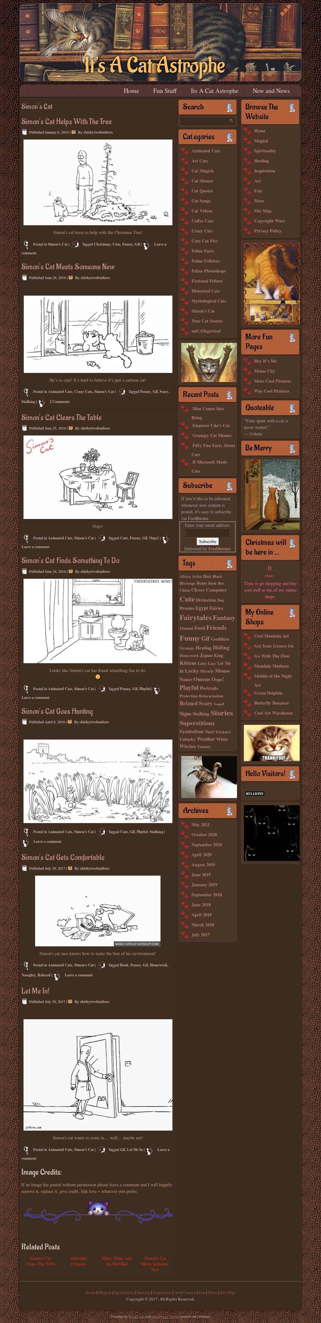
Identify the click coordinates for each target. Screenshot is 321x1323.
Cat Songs (201, 200)
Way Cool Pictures (271, 391)
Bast (207, 576)
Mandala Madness (271, 666)
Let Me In (135, 1149)
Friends (216, 627)
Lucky (192, 670)
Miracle (207, 671)
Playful (144, 688)
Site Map (262, 210)
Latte (202, 663)
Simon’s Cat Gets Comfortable (62, 857)
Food (199, 628)
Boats (202, 583)
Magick (261, 140)
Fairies (216, 607)
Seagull (219, 703)
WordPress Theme (165, 1316)
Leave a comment (36, 546)
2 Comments (60, 401)
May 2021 (201, 824)
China (185, 590)
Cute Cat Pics (205, 240)
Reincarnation (211, 696)
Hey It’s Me (265, 361)
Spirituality (265, 150)
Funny (127, 244)
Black (217, 576)
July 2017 (201, 934)
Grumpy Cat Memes (211, 435)
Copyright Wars (269, 220)
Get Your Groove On (274, 646)
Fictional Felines (207, 280)
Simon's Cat (58, 244)
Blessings (187, 583)
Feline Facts (203, 250)
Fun (258, 190)
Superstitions (197, 722)
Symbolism (191, 731)
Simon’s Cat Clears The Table (61, 418)
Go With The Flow (272, 656)
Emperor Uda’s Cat (211, 425)
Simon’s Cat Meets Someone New (68, 267)
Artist (197, 576)
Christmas (102, 244)
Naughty (29, 975)
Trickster (223, 732)
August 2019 (203, 864)
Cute (116, 244)
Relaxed (44, 975)
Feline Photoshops (209, 270)
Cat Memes (202, 180)
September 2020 (207, 844)
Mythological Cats (209, 301)
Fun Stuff (165, 90)
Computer (216, 589)
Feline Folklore (206, 260)
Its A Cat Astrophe (215, 90)
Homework (159, 965)
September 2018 (207, 894)
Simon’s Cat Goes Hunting (57, 711)
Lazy (212, 663)
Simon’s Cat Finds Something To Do (70, 561)
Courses (189, 1292)
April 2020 (202, 854)
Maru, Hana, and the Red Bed (117, 1261)
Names (186, 679)
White (222, 739)
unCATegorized (206, 331)
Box (221, 583)
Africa (185, 576)
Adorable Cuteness (79, 1261)
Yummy (204, 746)
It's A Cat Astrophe (154, 65)
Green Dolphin (268, 692)
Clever (198, 589)
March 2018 (203, 924)
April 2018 (202, 914)
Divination (206, 600)
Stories (222, 712)
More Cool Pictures (272, 381)
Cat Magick (203, 170)
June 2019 (201, 874)
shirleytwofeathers (98, 132)
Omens (201, 679)
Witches (188, 746)
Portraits (209, 687)
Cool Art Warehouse (273, 713)
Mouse (222, 670)
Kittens (188, 663)
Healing (204, 647)
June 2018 (201, 904)
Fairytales (196, 617)
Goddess (220, 639)
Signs (186, 713)
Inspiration (264, 170)
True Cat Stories (207, 321)
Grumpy (187, 648)
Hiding (221, 647)
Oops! (154, 538)
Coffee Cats (202, 220)
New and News (271, 90)
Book (124, 965)
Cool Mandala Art (271, 636)
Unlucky (188, 739)
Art (257, 180)
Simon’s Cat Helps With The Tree (66, 122)
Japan (206, 655)
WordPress (137, 1316)
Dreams (187, 608)
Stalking (28, 401)
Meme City (264, 371)
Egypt (201, 608)
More (259, 200)
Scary (164, 391)
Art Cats (200, 160)
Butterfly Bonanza (271, 703)
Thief (209, 732)
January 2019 (204, 884)
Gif (137, 244)
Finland (186, 628)
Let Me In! (35, 991)
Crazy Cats (83, 391)
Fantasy (224, 617)
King (218, 655)
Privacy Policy (268, 230)
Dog (220, 600)
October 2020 (204, 834)
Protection (188, 696)
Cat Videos (202, 210)
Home (131, 90)
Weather (206, 739)
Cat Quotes (202, 190)
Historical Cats (206, 290)
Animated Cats (60, 391)
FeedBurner (219, 548)
